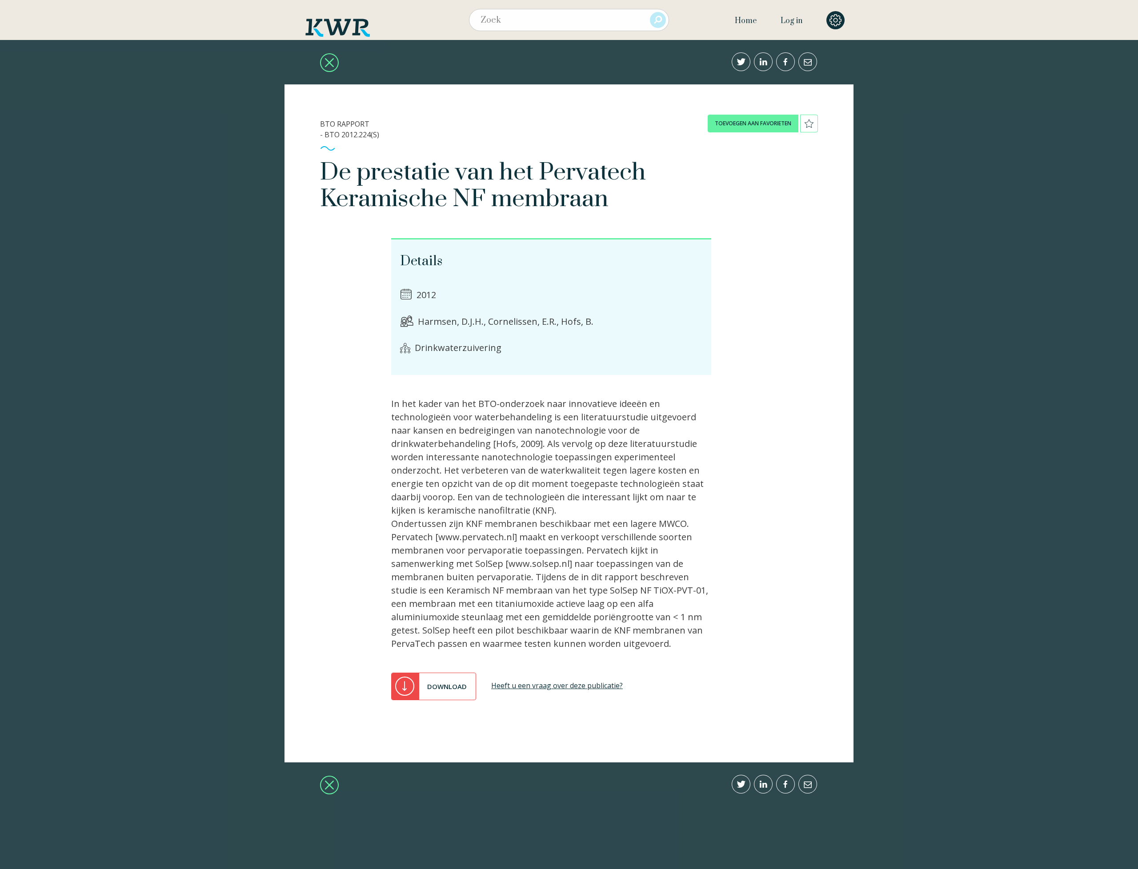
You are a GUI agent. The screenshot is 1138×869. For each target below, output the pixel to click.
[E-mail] (807, 61)
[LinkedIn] (763, 61)
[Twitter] (741, 61)
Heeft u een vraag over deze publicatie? (557, 685)
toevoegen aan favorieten (753, 123)
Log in (791, 21)
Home (746, 21)
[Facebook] (785, 61)
